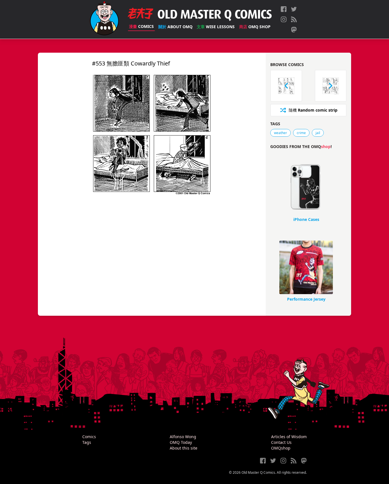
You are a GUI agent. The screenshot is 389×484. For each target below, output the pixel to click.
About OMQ (175, 26)
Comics (141, 26)
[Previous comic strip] (286, 86)
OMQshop (280, 448)
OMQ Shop (255, 26)
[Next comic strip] (331, 86)
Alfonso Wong (183, 436)
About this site (183, 448)
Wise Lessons (216, 26)
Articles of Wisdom (289, 436)
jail (318, 132)
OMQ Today (181, 442)
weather (280, 132)
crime (301, 132)
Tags (86, 442)
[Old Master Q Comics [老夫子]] (104, 19)
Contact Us (281, 442)
